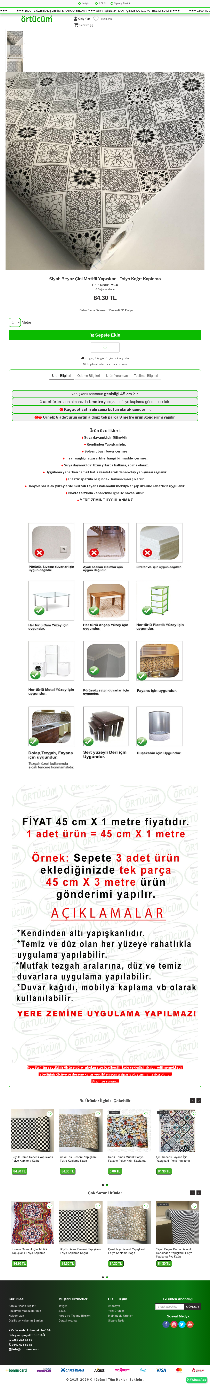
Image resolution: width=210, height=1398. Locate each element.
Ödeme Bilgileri (88, 375)
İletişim (85, 3)
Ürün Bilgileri (61, 375)
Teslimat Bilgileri (146, 375)
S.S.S (102, 3)
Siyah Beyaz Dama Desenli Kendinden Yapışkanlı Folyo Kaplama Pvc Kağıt (126, 1253)
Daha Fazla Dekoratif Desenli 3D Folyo (106, 310)
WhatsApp (198, 1379)
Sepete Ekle (107, 335)
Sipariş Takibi (121, 3)
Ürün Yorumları (117, 375)
